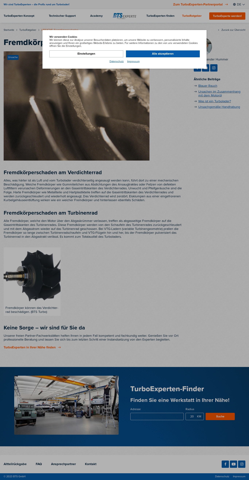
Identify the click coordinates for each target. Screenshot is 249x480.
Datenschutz (117, 61)
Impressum (133, 61)
